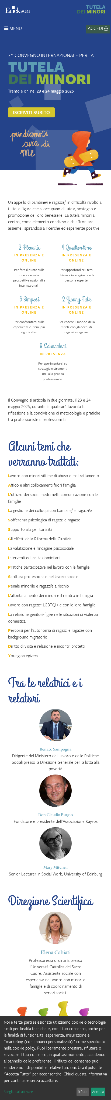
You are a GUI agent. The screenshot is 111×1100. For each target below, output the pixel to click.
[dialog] (55, 1058)
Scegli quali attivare (18, 1091)
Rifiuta (82, 1091)
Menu (15, 28)
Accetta (98, 1091)
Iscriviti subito (31, 112)
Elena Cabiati (56, 952)
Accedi (96, 28)
